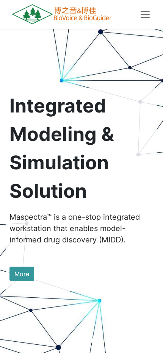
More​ (21, 274)
